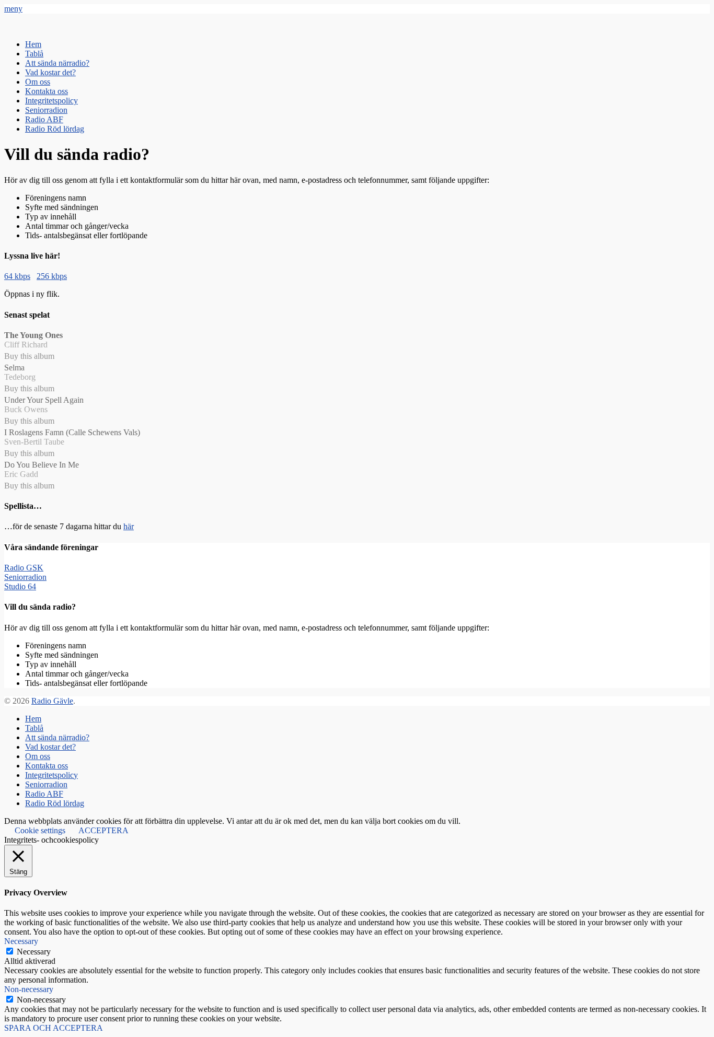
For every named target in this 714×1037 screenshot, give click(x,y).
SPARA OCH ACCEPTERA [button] (53, 1027)
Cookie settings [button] (40, 830)
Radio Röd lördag (54, 128)
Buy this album (29, 356)
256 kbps (52, 276)
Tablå (34, 53)
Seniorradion (46, 110)
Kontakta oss (46, 91)
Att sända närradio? (57, 63)
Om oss (37, 81)
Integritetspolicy (51, 100)
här (128, 526)
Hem (33, 44)
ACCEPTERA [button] (103, 830)
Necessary (34, 951)
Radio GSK (23, 567)
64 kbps (17, 276)
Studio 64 (20, 586)
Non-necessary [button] (28, 989)
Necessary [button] (21, 941)
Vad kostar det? (50, 72)
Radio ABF (44, 119)
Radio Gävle (52, 700)
